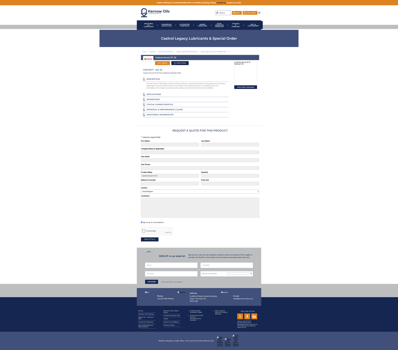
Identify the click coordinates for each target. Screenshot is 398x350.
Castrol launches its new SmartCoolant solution (196, 318)
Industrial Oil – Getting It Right (196, 311)
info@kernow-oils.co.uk (243, 297)
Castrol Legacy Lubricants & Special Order (213, 51)
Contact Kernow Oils (171, 315)
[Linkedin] (254, 316)
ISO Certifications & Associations (146, 325)
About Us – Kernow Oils (145, 317)
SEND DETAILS (149, 239)
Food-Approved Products (219, 25)
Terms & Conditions (171, 322)
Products (152, 51)
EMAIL (238, 13)
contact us (221, 3)
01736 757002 (251, 13)
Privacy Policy (169, 325)
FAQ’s (165, 318)
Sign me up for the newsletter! (153, 222)
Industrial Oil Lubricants (148, 25)
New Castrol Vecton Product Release (221, 312)
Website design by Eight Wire (171, 341)
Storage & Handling (236, 25)
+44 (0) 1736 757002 (165, 297)
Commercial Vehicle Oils (166, 25)
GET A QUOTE (162, 63)
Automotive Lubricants (185, 25)
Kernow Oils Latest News (170, 311)
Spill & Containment (253, 25)
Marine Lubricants (202, 25)
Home (144, 51)
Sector (209, 273)
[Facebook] (247, 316)
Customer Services (145, 322)
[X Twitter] (240, 316)
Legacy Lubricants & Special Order (186, 51)
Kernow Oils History (146, 314)
